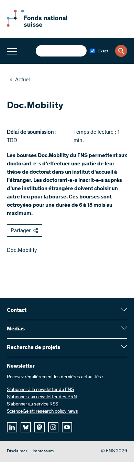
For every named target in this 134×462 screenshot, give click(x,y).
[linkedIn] (12, 427)
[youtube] (67, 427)
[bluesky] (26, 427)
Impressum (43, 451)
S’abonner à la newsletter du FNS (40, 390)
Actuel (22, 80)
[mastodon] (39, 427)
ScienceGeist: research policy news (42, 411)
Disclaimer (17, 451)
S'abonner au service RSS (32, 404)
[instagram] (53, 427)
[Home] (44, 25)
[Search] (121, 51)
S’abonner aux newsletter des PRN (42, 397)
